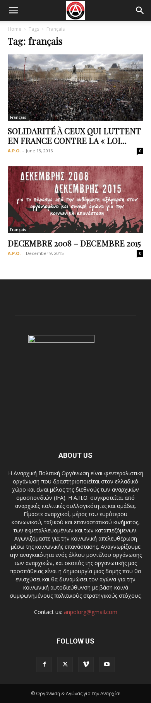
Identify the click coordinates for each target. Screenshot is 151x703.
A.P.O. (14, 151)
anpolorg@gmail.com (90, 612)
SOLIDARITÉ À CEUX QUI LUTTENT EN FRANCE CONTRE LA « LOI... (74, 135)
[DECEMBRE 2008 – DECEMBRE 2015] (75, 199)
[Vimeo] (86, 664)
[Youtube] (107, 664)
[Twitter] (65, 664)
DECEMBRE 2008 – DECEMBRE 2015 (74, 242)
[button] (13, 10)
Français (18, 117)
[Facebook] (44, 664)
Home (14, 29)
